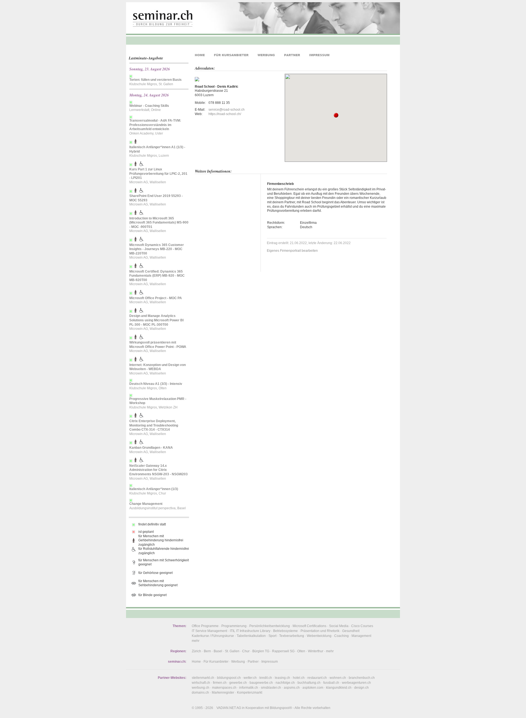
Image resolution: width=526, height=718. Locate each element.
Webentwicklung (319, 636)
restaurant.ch (317, 678)
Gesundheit (350, 631)
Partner (253, 661)
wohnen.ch (338, 678)
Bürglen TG (260, 651)
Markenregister (223, 692)
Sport (272, 636)
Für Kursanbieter (216, 661)
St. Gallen (232, 651)
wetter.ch (250, 678)
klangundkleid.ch (338, 688)
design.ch (361, 688)
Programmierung (234, 626)
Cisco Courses (362, 626)
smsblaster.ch (271, 688)
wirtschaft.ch (201, 683)
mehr (195, 641)
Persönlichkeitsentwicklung (269, 626)
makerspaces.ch (224, 688)
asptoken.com (312, 688)
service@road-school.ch (226, 109)
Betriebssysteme (285, 631)
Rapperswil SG (283, 651)
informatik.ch (248, 688)
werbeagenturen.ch (356, 683)
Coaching (341, 636)
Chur (246, 651)
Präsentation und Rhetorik (320, 631)
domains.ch (200, 692)
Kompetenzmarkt (249, 692)
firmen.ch (220, 683)
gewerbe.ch (238, 683)
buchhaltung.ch (309, 683)
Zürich (196, 651)
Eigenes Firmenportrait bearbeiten (292, 251)
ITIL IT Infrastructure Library (250, 631)
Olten (301, 651)
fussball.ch (331, 683)
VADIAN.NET (226, 708)
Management (361, 636)
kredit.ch (265, 678)
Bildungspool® (281, 708)
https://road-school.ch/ (224, 114)
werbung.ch (200, 688)
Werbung (238, 661)
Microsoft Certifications (309, 626)
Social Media (338, 626)
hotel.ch (299, 678)
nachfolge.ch (285, 683)
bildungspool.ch (229, 678)
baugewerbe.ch (261, 683)
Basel (218, 651)
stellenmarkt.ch (203, 678)
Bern (207, 651)
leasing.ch (282, 678)
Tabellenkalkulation (251, 636)
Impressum (269, 661)
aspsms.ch (292, 688)
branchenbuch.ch (362, 678)
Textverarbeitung (291, 636)
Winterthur (315, 651)
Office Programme (205, 626)
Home (196, 661)
